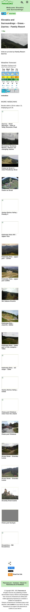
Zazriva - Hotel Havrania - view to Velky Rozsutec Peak (9, 125)
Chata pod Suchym (9, 523)
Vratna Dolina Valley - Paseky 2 (10, 213)
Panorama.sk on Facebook (15, 584)
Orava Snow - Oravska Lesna (10, 457)
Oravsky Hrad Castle (9, 500)
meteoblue (4, 95)
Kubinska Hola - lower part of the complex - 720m (10, 347)
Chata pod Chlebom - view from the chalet (9, 413)
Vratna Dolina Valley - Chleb (10, 390)
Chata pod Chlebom (9, 434)
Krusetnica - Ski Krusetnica (8, 546)
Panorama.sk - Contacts (11, 583)
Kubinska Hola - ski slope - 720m (9, 368)
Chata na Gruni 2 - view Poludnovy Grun (9, 169)
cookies (12, 604)
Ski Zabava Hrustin (9, 301)
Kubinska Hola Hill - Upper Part (9, 235)
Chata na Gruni (7, 190)
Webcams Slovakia (15, 8)
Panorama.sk (22, 590)
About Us (23, 583)
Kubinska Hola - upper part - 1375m (10, 257)
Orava (21, 23)
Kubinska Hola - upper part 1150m (10, 279)
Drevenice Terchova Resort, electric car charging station (9, 147)
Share (12, 567)
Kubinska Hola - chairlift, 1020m (7, 324)
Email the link (17, 574)
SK (5, 13)
